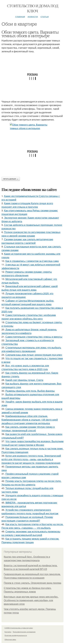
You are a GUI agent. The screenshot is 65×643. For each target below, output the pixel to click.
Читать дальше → (10, 179)
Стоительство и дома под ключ (32, 8)
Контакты (8, 632)
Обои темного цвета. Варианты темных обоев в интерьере (30, 34)
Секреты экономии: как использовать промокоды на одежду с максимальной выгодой (31, 533)
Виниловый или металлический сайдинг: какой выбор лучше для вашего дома (30, 288)
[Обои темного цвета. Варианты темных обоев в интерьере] (32, 126)
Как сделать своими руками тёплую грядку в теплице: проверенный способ (28, 428)
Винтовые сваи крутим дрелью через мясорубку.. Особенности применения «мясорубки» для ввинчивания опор (31, 600)
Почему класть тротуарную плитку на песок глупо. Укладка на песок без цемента (31, 482)
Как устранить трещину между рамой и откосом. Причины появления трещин (30, 540)
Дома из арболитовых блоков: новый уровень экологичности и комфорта (29, 331)
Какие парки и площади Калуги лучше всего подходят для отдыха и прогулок (27, 205)
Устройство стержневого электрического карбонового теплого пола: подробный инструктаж (30, 511)
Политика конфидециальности (16, 635)
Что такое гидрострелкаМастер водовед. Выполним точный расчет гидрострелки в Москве (32, 443)
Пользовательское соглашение (24, 632)
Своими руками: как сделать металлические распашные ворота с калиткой (27, 241)
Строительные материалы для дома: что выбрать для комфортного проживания (31, 349)
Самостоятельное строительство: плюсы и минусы (33, 336)
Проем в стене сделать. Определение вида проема (32, 583)
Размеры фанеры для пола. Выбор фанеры (30, 391)
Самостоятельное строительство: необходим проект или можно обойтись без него (29, 316)
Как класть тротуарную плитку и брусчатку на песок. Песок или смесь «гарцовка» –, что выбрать (32, 526)
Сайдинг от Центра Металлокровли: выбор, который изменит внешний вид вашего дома (28, 302)
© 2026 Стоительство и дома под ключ (19, 628)
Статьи (45, 16)
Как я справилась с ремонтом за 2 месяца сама (32, 261)
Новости (33, 16)
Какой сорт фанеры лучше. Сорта (24, 380)
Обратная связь (10, 639)
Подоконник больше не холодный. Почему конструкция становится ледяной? (27, 518)
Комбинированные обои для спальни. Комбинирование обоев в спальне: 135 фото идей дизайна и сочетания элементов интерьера (30, 419)
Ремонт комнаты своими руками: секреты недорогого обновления (27, 273)
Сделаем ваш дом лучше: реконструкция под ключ (33, 354)
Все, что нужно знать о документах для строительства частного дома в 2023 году (25, 367)
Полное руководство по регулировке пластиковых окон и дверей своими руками (31, 233)
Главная (20, 16)
